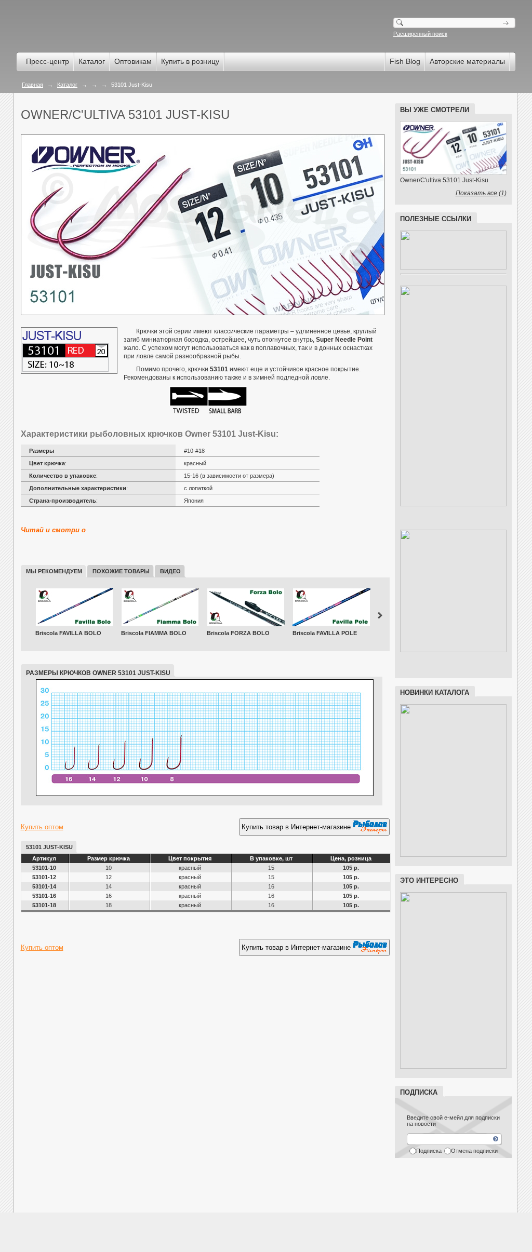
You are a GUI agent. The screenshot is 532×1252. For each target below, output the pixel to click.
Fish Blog (405, 61)
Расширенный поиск (420, 34)
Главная (32, 85)
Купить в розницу (190, 61)
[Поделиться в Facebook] (29, 974)
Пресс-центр (47, 61)
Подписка (429, 1151)
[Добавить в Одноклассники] (49, 974)
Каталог (91, 61)
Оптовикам (133, 61)
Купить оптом (42, 827)
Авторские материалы (467, 61)
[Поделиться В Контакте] (88, 974)
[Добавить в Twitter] (68, 974)
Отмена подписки (474, 1151)
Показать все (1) (481, 193)
